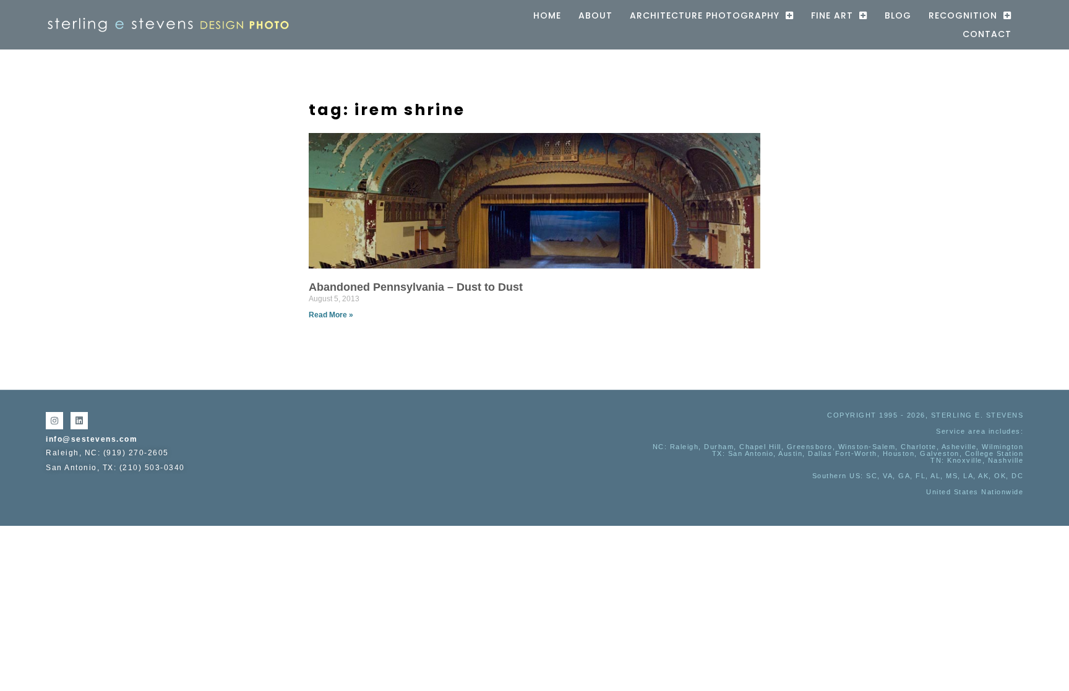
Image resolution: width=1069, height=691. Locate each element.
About (595, 15)
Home (547, 15)
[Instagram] (54, 420)
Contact (987, 34)
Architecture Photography (704, 15)
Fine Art (832, 15)
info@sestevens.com (91, 439)
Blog (898, 15)
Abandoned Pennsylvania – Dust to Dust (416, 287)
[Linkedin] (79, 420)
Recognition (963, 15)
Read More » (331, 315)
